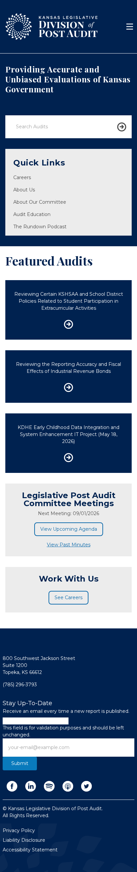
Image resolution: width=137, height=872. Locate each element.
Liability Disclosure (24, 840)
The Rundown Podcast (40, 227)
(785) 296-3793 (20, 685)
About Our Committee (39, 202)
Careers (22, 177)
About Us (24, 190)
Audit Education (32, 214)
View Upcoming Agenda (68, 529)
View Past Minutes (68, 545)
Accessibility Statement (30, 850)
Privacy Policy (19, 830)
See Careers (68, 597)
